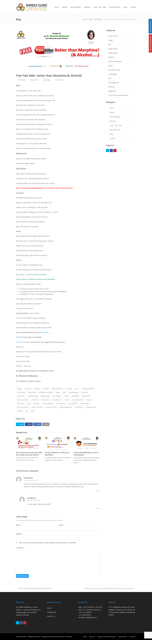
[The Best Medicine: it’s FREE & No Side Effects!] (58, 443)
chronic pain (21, 392)
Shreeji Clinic (34, 80)
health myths (113, 49)
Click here (19, 337)
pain (28, 403)
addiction (37, 389)
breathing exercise (88, 389)
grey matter (21, 396)
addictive (46, 389)
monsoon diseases (115, 61)
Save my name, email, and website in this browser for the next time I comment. (47, 543)
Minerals (111, 57)
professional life (51, 407)
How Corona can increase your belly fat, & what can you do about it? (109, 588)
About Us (92, 637)
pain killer (36, 403)
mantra (66, 396)
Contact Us (51, 616)
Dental (111, 112)
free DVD (85, 392)
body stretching (57, 389)
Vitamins (111, 87)
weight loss (112, 91)
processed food (114, 70)
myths (110, 66)
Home (85, 19)
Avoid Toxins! (113, 36)
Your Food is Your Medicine (118, 95)
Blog (111, 134)
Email (61, 525)
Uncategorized (113, 82)
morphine (35, 400)
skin (109, 78)
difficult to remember (46, 392)
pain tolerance (61, 403)
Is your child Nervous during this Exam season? (35, 588)
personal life (73, 403)
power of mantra (37, 407)
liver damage (57, 396)
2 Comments (59, 80)
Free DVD (44, 332)
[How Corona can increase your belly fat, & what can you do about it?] (29, 443)
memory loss (86, 396)
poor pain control (23, 407)
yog (27, 411)
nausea (89, 400)
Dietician (112, 121)
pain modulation (48, 403)
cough (110, 40)
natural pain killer (78, 400)
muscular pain (56, 400)
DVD (64, 392)
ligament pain (45, 396)
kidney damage (33, 396)
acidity (19, 389)
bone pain (68, 389)
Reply (98, 491)
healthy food (113, 53)
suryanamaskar (91, 407)
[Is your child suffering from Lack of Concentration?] (86, 443)
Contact (112, 138)
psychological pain (66, 407)
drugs (58, 392)
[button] (20, 424)
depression (32, 392)
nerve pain (20, 403)
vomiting (20, 411)
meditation (75, 396)
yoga (32, 411)
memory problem (23, 400)
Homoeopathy (114, 117)
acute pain (27, 389)
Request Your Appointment (107, 637)
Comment (20, 548)
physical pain (84, 403)
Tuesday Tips (51, 612)
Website (19, 534)
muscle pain (45, 400)
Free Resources (115, 130)
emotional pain (74, 392)
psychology (46, 80)
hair (109, 44)
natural (66, 400)
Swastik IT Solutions (65, 637)
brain (77, 389)
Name (18, 525)
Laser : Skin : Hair (115, 125)
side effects (79, 407)
